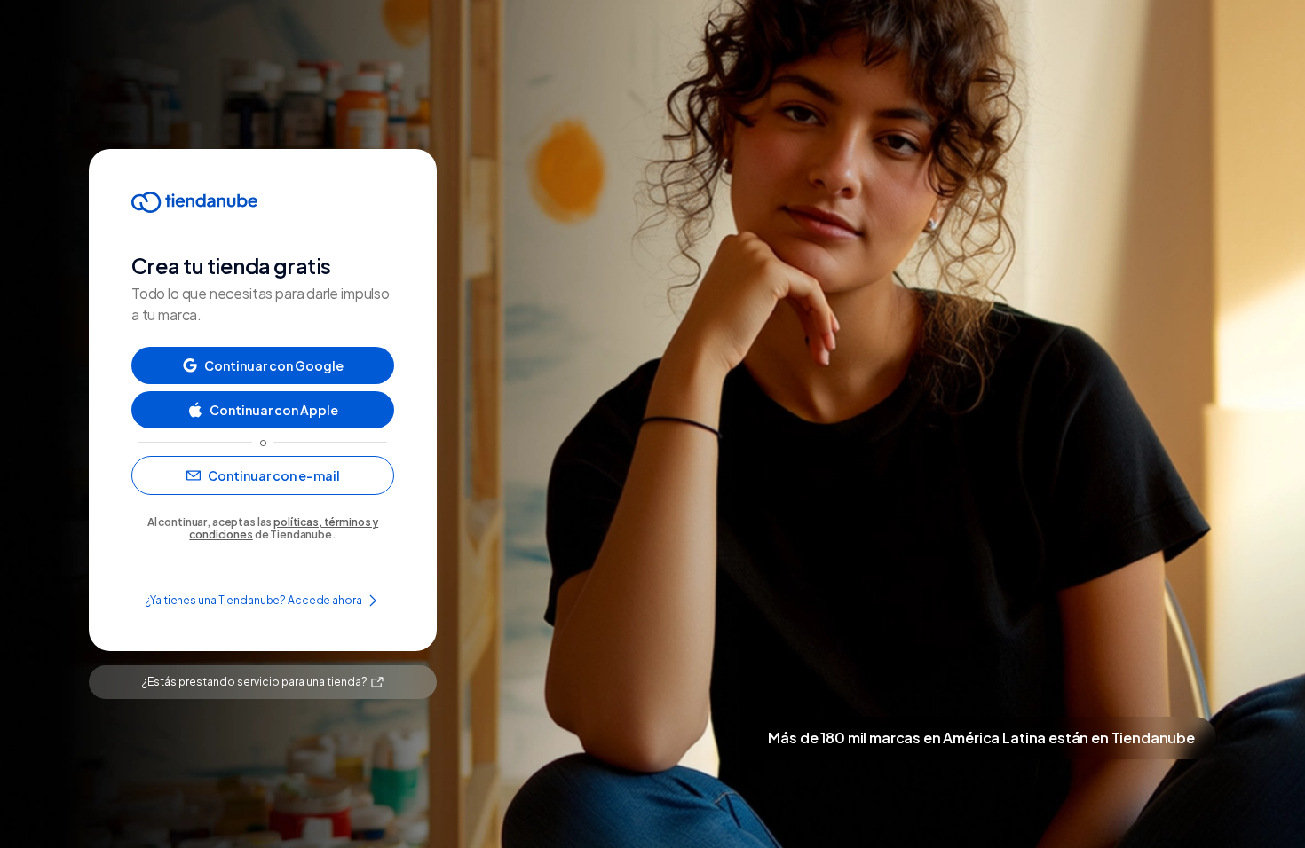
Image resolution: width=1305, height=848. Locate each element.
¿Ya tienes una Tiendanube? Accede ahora (253, 600)
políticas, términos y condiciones (283, 528)
